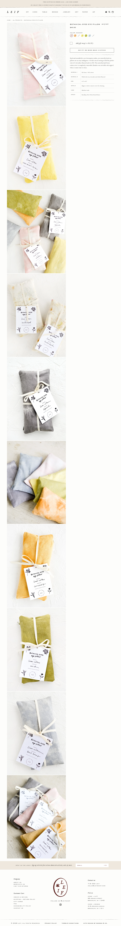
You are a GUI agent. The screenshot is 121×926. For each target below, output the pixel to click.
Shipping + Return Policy (24, 899)
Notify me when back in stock (92, 50)
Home (9, 20)
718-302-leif (94, 883)
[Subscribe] (105, 865)
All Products (17, 20)
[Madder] (71, 35)
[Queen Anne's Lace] (82, 35)
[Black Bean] (89, 35)
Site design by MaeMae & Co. (96, 923)
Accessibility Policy (22, 906)
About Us (17, 882)
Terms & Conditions (70, 923)
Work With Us (19, 884)
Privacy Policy (51, 923)
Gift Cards (18, 901)
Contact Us (18, 908)
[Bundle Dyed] (93, 35)
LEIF (19, 923)
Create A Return (21, 897)
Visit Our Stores (21, 886)
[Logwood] (79, 35)
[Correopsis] (75, 35)
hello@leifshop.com (96, 885)
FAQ (15, 903)
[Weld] (86, 35)
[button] (37, 12)
